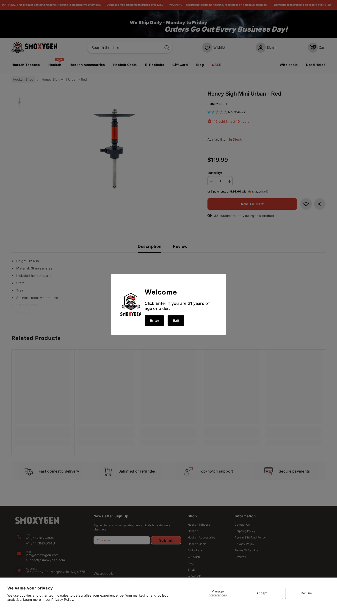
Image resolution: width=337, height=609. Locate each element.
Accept (262, 593)
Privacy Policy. (62, 599)
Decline (306, 593)
